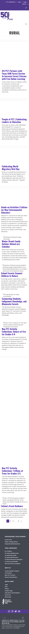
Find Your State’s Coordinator (12, 563)
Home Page (8, 597)
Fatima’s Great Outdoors (12, 506)
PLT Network (8, 573)
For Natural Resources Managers (13, 559)
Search (24, 618)
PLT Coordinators (10, 2)
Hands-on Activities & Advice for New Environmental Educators (14, 210)
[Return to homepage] (6, 16)
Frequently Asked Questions (12, 544)
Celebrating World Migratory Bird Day (10, 168)
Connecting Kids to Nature (12, 571)
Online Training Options (11, 541)
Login (24, 2)
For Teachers (8, 551)
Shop (19, 2)
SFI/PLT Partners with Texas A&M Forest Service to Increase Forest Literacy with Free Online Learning (14, 74)
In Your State (8, 539)
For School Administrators (12, 553)
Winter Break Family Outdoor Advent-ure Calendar (11, 244)
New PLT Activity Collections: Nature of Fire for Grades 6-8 (14, 331)
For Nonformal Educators (11, 557)
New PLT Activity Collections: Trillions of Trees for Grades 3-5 (12, 470)
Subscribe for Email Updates (12, 592)
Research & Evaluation (11, 577)
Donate (24, 4)
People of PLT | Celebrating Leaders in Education (14, 121)
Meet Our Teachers (10, 575)
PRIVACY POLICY (14, 620)
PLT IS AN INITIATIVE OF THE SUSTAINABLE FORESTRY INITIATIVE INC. (13, 622)
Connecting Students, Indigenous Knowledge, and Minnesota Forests (14, 301)
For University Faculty (10, 555)
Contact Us (8, 595)
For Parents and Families (11, 561)
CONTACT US (5, 620)
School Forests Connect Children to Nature (11, 275)
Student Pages (9, 590)
